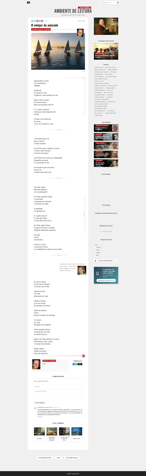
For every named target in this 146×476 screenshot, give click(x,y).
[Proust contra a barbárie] (106, 131)
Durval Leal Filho (99, 81)
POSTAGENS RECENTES (44, 457)
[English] (81, 21)
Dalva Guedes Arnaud (111, 76)
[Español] (84, 21)
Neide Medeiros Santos (100, 108)
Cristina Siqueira (99, 76)
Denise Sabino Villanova (100, 78)
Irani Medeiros (98, 92)
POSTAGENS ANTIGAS (72, 457)
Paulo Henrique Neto (100, 110)
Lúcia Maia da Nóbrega (100, 101)
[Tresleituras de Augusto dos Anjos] (106, 157)
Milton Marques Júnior (100, 106)
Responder (40, 416)
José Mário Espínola (99, 94)
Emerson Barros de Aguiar (101, 83)
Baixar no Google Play (106, 280)
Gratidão (39, 438)
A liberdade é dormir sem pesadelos (51, 439)
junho (98, 252)
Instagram (113, 19)
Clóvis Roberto (109, 74)
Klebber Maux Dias (99, 97)
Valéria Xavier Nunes (110, 113)
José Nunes (110, 94)
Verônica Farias (98, 115)
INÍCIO (58, 457)
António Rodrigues (112, 69)
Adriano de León (98, 67)
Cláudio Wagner (98, 74)
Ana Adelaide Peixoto (110, 67)
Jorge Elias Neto (108, 92)
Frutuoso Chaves (112, 85)
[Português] (79, 21)
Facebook (113, 21)
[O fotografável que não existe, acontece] (106, 140)
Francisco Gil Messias (100, 85)
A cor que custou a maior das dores (64, 439)
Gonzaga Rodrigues (99, 90)
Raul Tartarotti (98, 113)
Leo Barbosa (109, 97)
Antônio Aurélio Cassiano (41, 29)
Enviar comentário (39, 402)
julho (98, 250)
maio (97, 255)
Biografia (113, 24)
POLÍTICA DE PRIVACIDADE (106, 260)
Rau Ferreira (110, 110)
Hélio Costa (110, 90)
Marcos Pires (111, 101)
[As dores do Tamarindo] (106, 166)
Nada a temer (76, 438)
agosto (98, 247)
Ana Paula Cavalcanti (100, 69)
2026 (96, 244)
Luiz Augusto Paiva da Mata (101, 99)
